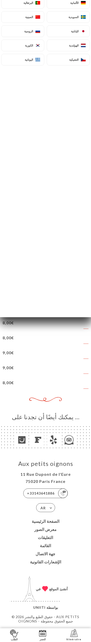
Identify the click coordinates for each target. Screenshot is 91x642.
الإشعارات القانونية (45, 561)
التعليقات (45, 537)
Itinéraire (73, 639)
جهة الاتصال (45, 553)
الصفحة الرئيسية (45, 521)
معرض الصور (45, 529)
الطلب (14, 639)
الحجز (43, 639)
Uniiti (39, 607)
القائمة (45, 545)
